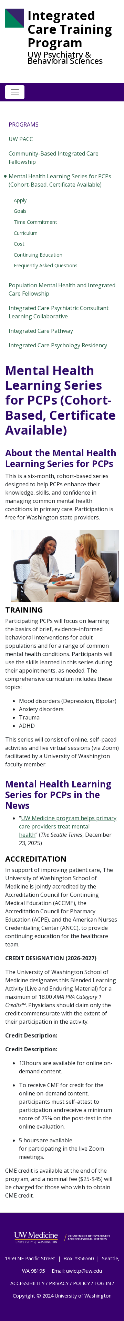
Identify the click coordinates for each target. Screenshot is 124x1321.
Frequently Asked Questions (46, 265)
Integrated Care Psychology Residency (58, 345)
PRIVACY (59, 1283)
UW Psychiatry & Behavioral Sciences (65, 57)
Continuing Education (38, 254)
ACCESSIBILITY (27, 1283)
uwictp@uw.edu (84, 1271)
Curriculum (26, 233)
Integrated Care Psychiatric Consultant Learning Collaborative (58, 312)
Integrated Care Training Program (70, 29)
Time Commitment (35, 222)
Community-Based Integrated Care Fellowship (54, 158)
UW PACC (21, 139)
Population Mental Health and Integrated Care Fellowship (62, 289)
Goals (20, 211)
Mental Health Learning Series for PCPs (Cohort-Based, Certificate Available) (60, 180)
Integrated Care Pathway (41, 331)
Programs (24, 124)
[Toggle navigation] (14, 92)
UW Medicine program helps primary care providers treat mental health (67, 826)
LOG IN (102, 1283)
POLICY (81, 1283)
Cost (19, 243)
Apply (20, 200)
